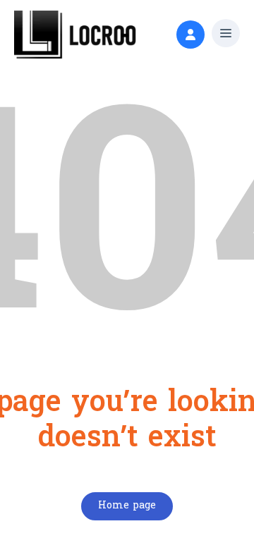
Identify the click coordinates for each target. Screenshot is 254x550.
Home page (127, 506)
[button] (226, 35)
